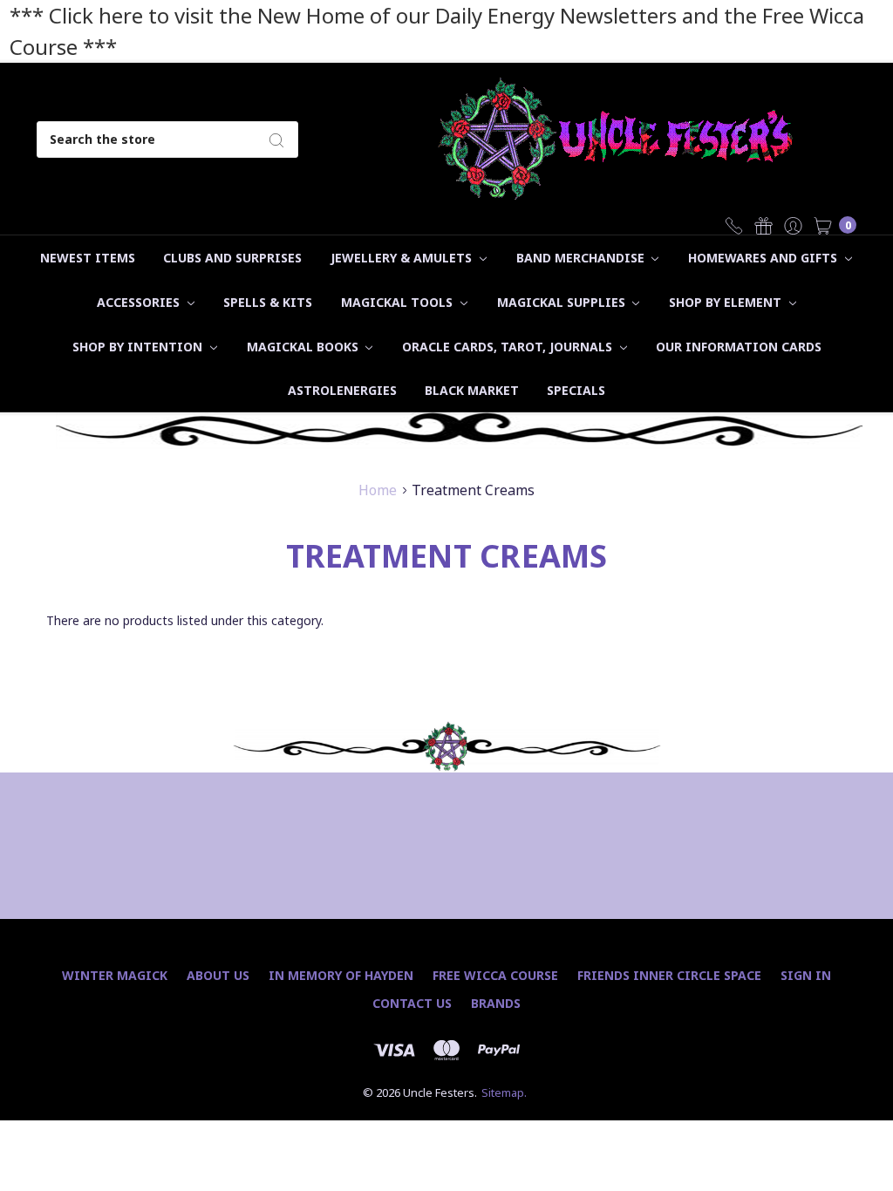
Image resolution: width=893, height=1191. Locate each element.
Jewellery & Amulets (403, 257)
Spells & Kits (267, 302)
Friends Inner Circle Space (669, 975)
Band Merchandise (582, 257)
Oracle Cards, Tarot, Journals (509, 346)
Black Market (472, 390)
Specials (576, 390)
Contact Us (412, 1003)
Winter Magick (114, 975)
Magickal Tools (398, 302)
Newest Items (87, 257)
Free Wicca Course (495, 975)
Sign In (806, 975)
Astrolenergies (342, 390)
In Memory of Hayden (341, 975)
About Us (218, 975)
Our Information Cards (738, 346)
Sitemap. (504, 1092)
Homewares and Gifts (764, 257)
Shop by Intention (139, 346)
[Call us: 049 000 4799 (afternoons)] (734, 225)
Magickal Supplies (563, 302)
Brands (496, 1003)
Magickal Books (304, 346)
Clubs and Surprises (232, 257)
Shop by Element (727, 302)
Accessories (140, 302)
